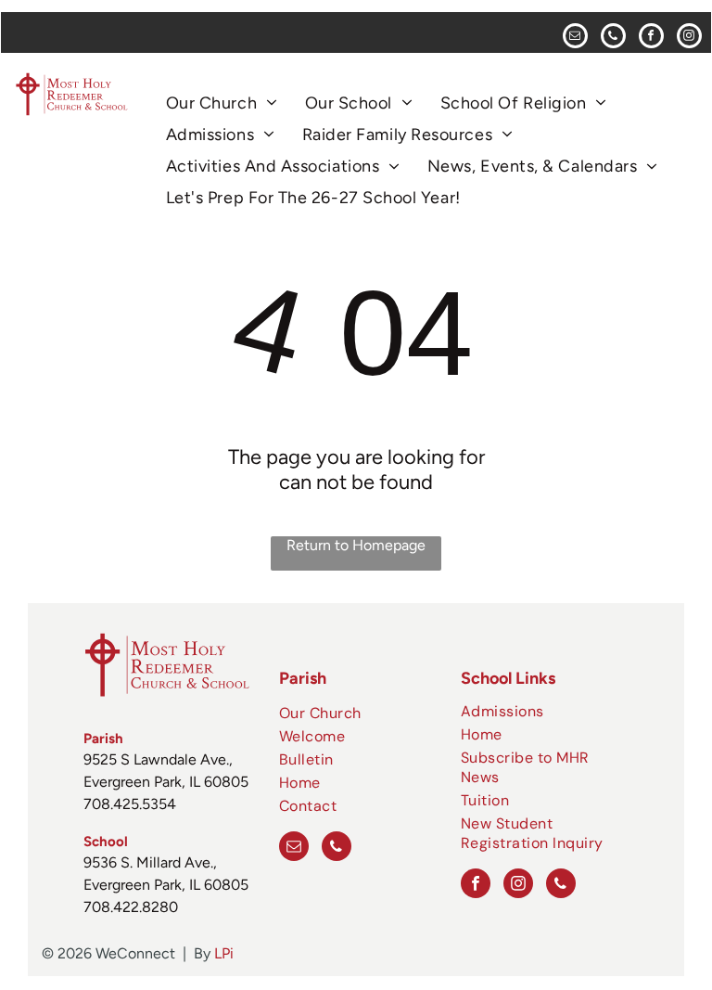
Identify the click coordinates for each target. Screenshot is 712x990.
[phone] (613, 38)
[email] (575, 38)
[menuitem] (221, 103)
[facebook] (651, 38)
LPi (224, 953)
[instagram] (689, 38)
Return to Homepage (356, 545)
